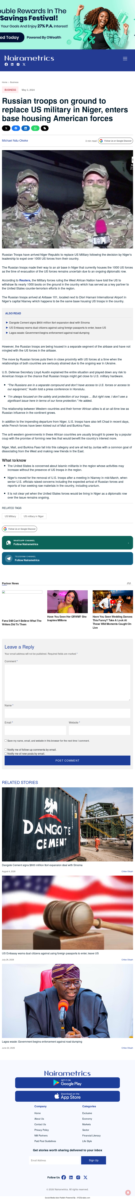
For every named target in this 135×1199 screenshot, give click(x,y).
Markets (86, 1124)
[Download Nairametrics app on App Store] (67, 1096)
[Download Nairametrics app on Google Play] (67, 1082)
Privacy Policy (41, 1129)
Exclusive (87, 1113)
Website (74, 722)
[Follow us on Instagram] (18, 64)
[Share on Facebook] (16, 128)
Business (14, 82)
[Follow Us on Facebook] (63, 1177)
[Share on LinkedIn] (25, 128)
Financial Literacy (91, 1135)
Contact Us (40, 1124)
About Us (39, 1118)
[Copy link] (45, 128)
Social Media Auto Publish (55, 1197)
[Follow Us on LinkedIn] (71, 1177)
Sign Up (93, 1160)
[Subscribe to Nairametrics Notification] (128, 1192)
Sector (85, 1129)
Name (9, 705)
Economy (87, 1118)
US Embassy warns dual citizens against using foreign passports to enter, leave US (57, 327)
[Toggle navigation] (125, 58)
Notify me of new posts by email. (26, 753)
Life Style (87, 1141)
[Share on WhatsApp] (35, 128)
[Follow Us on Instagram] (78, 1177)
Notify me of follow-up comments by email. (31, 749)
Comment (11, 661)
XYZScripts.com (83, 1197)
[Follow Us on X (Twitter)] (85, 1177)
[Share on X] (6, 128)
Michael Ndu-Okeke (15, 140)
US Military (10, 516)
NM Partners (41, 1135)
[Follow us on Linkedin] (12, 64)
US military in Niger (34, 516)
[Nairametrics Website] (29, 58)
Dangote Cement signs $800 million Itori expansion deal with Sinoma (49, 322)
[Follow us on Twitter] (24, 64)
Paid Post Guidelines (45, 1141)
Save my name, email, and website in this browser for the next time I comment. (48, 740)
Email (9, 722)
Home (4, 82)
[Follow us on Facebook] (6, 64)
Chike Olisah (127, 871)
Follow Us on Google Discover (118, 140)
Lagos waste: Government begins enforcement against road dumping (49, 333)
